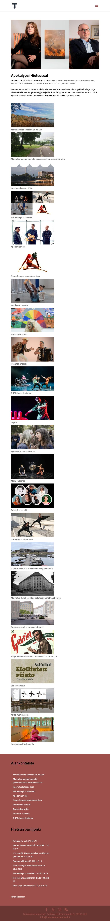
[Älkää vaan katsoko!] (32, 700)
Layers (14, 422)
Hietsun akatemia (84, 80)
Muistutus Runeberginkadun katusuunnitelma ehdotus (36, 598)
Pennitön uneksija (19, 364)
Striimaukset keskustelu (47, 83)
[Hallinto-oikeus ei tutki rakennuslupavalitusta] (32, 554)
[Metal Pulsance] (32, 466)
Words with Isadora (19, 305)
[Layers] (32, 408)
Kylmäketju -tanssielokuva (23, 451)
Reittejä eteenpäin (19, 510)
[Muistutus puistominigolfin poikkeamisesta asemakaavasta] (32, 145)
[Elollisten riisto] (32, 671)
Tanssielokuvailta (19, 334)
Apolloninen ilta (18, 247)
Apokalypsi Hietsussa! (29, 75)
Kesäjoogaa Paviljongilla (22, 744)
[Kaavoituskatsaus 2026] (32, 174)
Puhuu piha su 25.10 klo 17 (25, 841)
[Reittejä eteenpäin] (32, 496)
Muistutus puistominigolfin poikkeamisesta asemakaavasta (38, 159)
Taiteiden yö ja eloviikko (22, 217)
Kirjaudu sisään (18, 897)
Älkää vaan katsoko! (20, 715)
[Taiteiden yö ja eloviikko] (32, 203)
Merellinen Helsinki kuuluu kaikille (26, 130)
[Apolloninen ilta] (32, 232)
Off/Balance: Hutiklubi (21, 393)
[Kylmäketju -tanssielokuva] (32, 437)
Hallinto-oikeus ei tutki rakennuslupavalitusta (32, 569)
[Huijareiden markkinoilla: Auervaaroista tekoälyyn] (32, 642)
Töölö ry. (27, 80)
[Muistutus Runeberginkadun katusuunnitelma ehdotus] (32, 584)
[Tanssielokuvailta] (32, 320)
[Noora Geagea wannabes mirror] (32, 262)
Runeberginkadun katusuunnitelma (27, 627)
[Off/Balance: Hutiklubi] (32, 379)
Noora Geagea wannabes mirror (25, 276)
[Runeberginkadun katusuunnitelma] (32, 613)
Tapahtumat (68, 83)
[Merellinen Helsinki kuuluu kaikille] (32, 115)
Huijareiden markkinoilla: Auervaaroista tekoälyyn (34, 656)
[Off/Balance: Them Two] (32, 525)
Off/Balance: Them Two (22, 539)
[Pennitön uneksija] (32, 349)
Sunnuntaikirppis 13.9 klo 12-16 (27, 861)
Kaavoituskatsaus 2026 (21, 188)
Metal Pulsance (18, 481)
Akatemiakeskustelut (63, 80)
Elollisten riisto (18, 686)
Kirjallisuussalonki (22, 83)
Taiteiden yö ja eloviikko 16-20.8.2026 (30, 873)
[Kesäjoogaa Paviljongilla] (32, 730)
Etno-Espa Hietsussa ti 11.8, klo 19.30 (30, 886)
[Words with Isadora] (32, 291)
